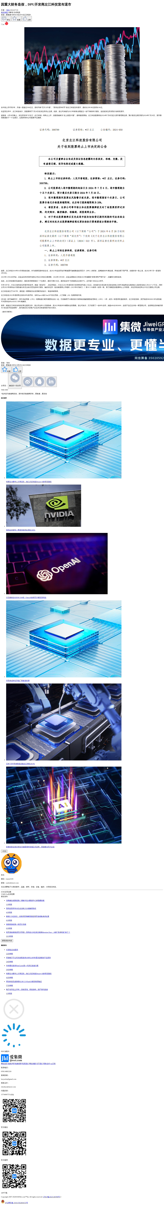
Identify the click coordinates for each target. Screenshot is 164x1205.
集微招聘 (18, 1064)
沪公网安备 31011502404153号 (16, 1203)
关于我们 (39, 1064)
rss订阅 (52, 1064)
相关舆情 (4, 12)
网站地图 (32, 1064)
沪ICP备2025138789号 (51, 1197)
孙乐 (8, 10)
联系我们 (25, 1064)
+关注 (4, 851)
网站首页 (4, 1064)
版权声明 (11, 1064)
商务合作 (46, 1064)
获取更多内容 (7, 941)
